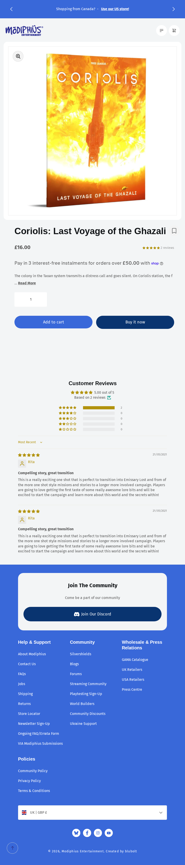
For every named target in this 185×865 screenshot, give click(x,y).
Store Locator (29, 714)
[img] (29, 455)
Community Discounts (87, 714)
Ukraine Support (83, 723)
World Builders (82, 704)
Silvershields (80, 654)
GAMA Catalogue (135, 660)
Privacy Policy (29, 781)
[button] (11, 9)
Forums (76, 674)
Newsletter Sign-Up (34, 723)
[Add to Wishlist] (174, 230)
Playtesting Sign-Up (86, 694)
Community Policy (33, 771)
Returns (24, 704)
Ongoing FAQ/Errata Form (38, 733)
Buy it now (135, 322)
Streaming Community (88, 684)
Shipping (25, 694)
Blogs (74, 664)
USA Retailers (133, 679)
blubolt (131, 851)
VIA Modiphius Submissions (40, 743)
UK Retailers (132, 669)
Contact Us (27, 664)
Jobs (21, 684)
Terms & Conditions (34, 791)
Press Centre (132, 689)
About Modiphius (32, 654)
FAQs (22, 674)
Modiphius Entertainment (83, 851)
